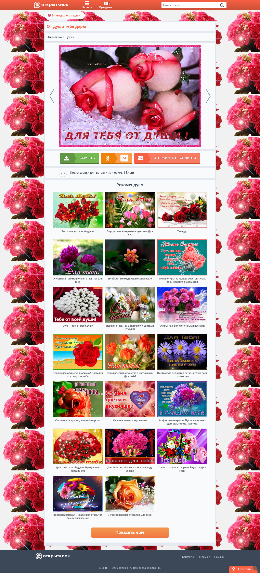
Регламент (203, 556)
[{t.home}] (53, 556)
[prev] (52, 96)
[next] (208, 96)
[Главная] (51, 5)
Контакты (188, 556)
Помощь (219, 556)
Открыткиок (54, 37)
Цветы (70, 37)
